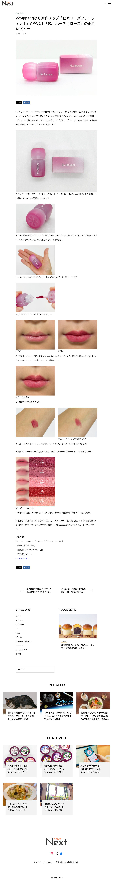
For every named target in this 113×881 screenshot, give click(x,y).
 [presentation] (108, 685)
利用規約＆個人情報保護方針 (67, 862)
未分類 (18, 654)
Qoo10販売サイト (23, 558)
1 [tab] (76, 636)
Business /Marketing (24, 641)
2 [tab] (78, 636)
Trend (18, 633)
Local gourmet (21, 650)
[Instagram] (52, 853)
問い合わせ (48, 862)
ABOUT (37, 862)
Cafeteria (19, 646)
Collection (20, 624)
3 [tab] (80, 636)
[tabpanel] (78, 632)
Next (17, 629)
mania (18, 616)
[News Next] (9, 3)
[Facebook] (61, 853)
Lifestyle (19, 637)
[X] (56, 853)
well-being (20, 620)
